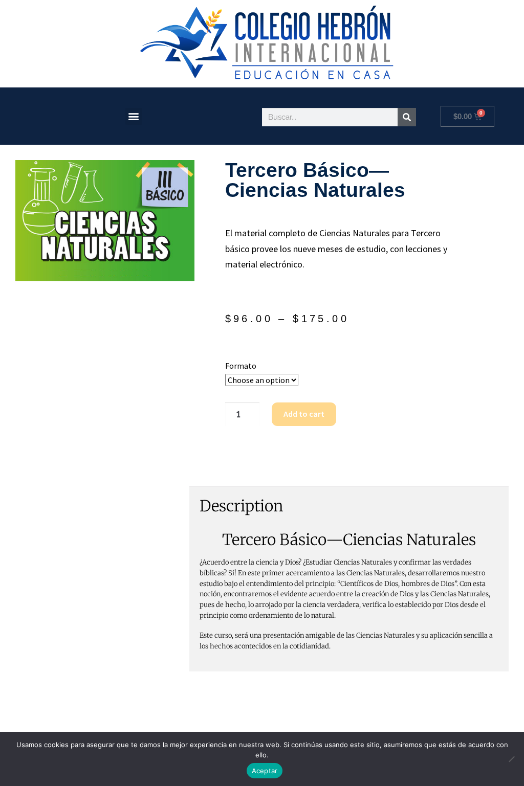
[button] (133, 116)
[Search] (407, 117)
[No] (511, 759)
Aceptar (265, 771)
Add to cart (303, 414)
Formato (240, 366)
